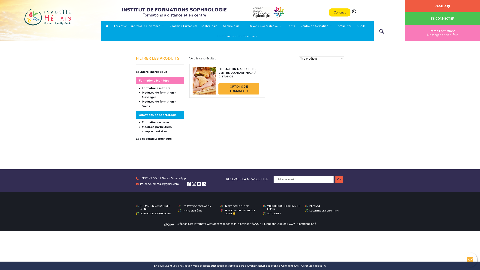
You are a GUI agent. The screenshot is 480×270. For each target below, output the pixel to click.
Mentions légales (275, 224)
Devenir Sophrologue (263, 26)
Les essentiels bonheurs (154, 139)
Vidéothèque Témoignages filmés (283, 208)
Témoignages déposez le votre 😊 (240, 212)
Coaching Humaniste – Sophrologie (194, 26)
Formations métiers (156, 88)
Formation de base (155, 122)
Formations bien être (154, 81)
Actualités (345, 26)
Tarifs (291, 26)
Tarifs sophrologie (237, 206)
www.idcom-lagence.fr (221, 224)
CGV (292, 224)
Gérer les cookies (311, 266)
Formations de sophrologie (157, 115)
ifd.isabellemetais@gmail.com (159, 184)
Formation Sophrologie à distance (137, 26)
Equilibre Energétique (151, 72)
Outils (361, 26)
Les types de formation (197, 206)
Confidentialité (306, 224)
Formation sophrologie (155, 213)
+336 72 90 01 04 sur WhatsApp (163, 178)
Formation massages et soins (155, 208)
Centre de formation (314, 26)
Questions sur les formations (237, 36)
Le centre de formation (324, 210)
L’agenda (314, 206)
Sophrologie (231, 26)
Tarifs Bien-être (192, 210)
